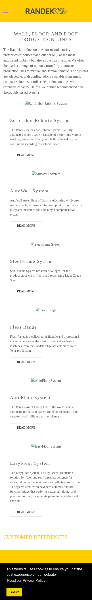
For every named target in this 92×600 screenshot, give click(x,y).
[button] (5, 11)
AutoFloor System (30, 397)
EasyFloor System (30, 463)
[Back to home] (46, 11)
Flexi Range (23, 327)
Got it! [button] (14, 592)
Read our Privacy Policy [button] (26, 580)
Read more (26, 155)
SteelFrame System (31, 261)
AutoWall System (29, 190)
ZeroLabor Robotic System (40, 120)
